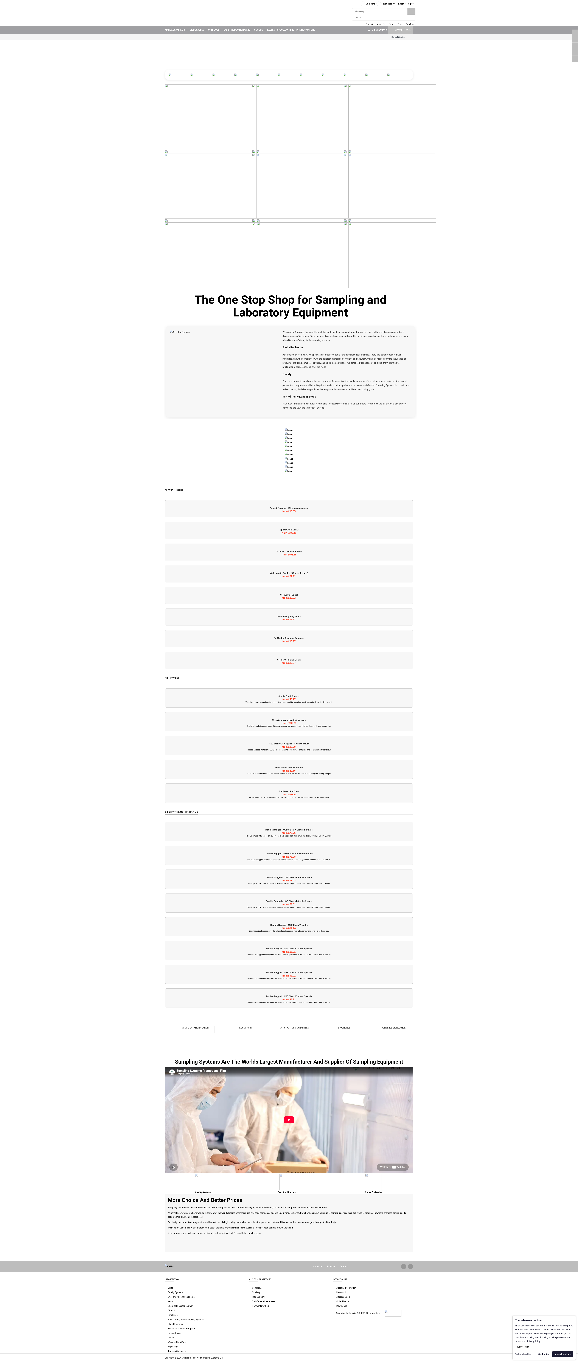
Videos (171, 1337)
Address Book (343, 1297)
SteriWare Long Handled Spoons (289, 720)
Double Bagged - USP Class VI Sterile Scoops (289, 877)
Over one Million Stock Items (181, 1297)
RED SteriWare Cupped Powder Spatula (289, 743)
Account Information (346, 1288)
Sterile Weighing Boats (289, 616)
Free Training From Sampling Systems (186, 1319)
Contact (369, 24)
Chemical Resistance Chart (180, 1306)
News (391, 24)
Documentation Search (195, 1028)
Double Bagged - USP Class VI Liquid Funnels (289, 830)
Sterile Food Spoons (289, 696)
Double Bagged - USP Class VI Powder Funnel (289, 853)
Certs (400, 24)
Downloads (341, 1306)
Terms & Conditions (177, 1351)
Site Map (256, 1292)
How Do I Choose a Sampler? (181, 1328)
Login (401, 4)
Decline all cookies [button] (523, 1354)
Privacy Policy (174, 1333)
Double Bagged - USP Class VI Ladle (289, 925)
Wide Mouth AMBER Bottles (289, 767)
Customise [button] (543, 1354)
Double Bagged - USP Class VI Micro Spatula (289, 948)
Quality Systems (203, 1192)
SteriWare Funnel (289, 595)
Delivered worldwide (393, 1028)
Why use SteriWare (177, 1342)
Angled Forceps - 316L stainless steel (289, 508)
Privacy (331, 1266)
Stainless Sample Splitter (289, 551)
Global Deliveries (373, 1192)
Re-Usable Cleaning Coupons (289, 638)
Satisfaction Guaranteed (294, 1028)
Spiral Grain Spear (289, 529)
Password (341, 1292)
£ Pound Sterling (398, 37)
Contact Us (257, 1288)
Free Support (244, 1028)
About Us (380, 24)
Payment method (260, 1306)
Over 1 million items (288, 1192)
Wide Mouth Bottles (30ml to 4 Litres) (289, 573)
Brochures (410, 24)
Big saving (172, 1346)
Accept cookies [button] (563, 1354)
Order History (342, 1301)
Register (411, 4)
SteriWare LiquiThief (289, 791)
